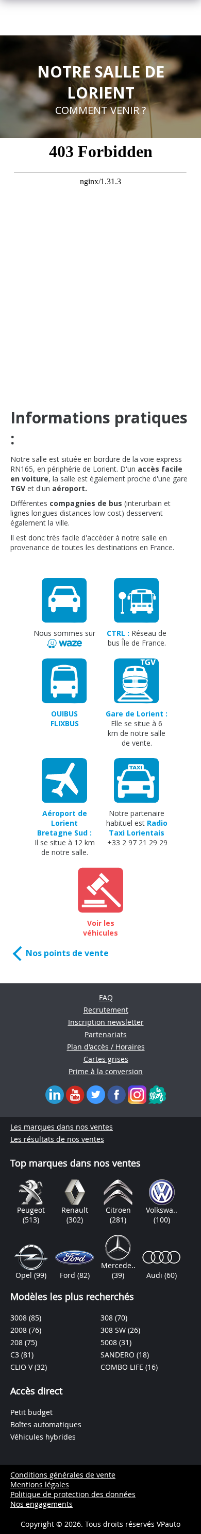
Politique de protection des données (73, 1494)
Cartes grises (105, 1059)
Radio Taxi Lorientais (138, 828)
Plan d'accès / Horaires (106, 1047)
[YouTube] (75, 1094)
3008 (19, 1318)
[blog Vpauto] (157, 1094)
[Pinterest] (137, 1094)
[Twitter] (96, 1094)
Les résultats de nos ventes (57, 1139)
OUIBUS (64, 714)
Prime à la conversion (106, 1071)
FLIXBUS (65, 723)
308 (107, 1318)
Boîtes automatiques (45, 1424)
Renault (74, 1210)
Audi (155, 1275)
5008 (109, 1342)
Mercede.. (118, 1265)
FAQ (106, 997)
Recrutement (105, 1010)
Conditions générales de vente (62, 1475)
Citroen (118, 1210)
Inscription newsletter (106, 1022)
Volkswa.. (161, 1210)
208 (17, 1342)
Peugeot (31, 1210)
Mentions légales (39, 1484)
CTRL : (118, 633)
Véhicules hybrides (43, 1437)
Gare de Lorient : (136, 714)
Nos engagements (41, 1504)
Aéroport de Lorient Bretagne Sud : (64, 823)
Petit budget (31, 1412)
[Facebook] (116, 1094)
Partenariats (106, 1034)
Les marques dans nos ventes (61, 1127)
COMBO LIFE (122, 1367)
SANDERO (118, 1355)
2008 (19, 1330)
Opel (24, 1275)
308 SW (114, 1330)
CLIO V (22, 1367)
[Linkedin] (54, 1094)
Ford (68, 1275)
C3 (15, 1355)
